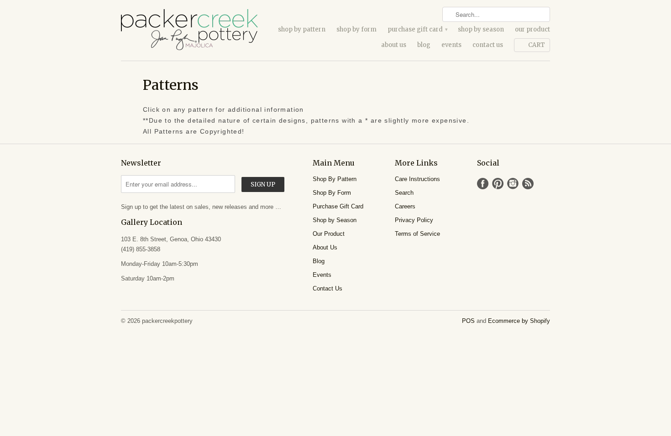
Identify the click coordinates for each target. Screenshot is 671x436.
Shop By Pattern (301, 29)
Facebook (482, 183)
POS (468, 320)
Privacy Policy (414, 220)
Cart (536, 45)
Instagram (513, 183)
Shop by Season (481, 29)
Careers (405, 206)
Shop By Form (356, 29)
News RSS (528, 183)
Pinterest (497, 183)
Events (451, 45)
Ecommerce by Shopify (519, 320)
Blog (423, 45)
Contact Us (487, 45)
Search (404, 192)
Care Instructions (417, 179)
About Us (393, 45)
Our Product (532, 29)
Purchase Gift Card (417, 29)
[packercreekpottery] (189, 30)
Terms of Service (417, 233)
